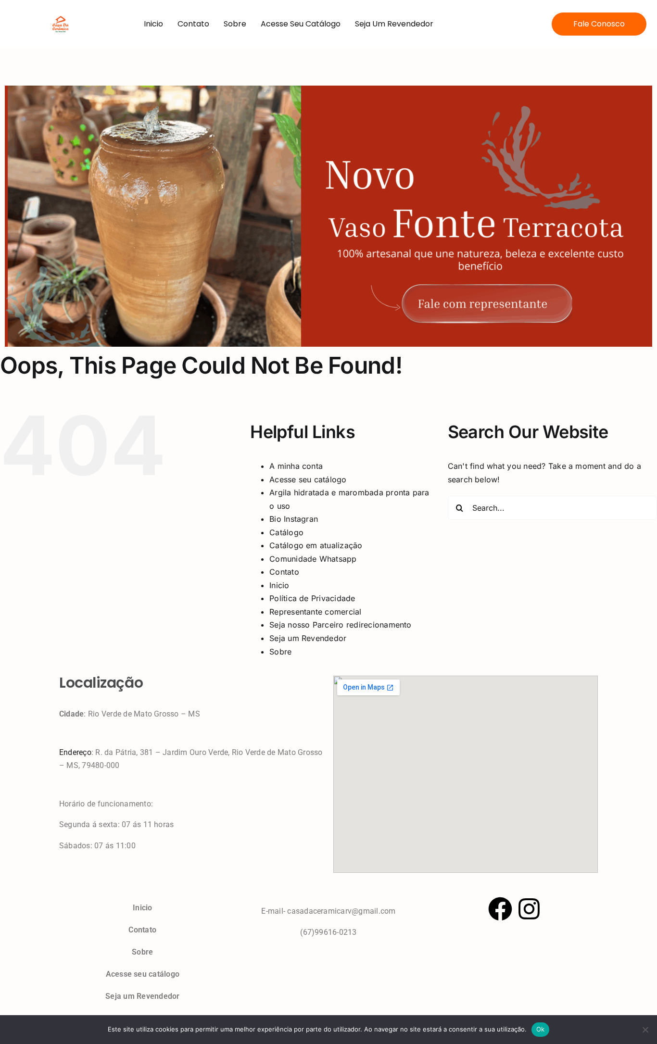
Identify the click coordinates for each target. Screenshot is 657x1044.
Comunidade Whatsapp (313, 559)
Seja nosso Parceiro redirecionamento (340, 624)
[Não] (645, 1029)
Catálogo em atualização (316, 545)
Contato (193, 23)
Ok (540, 1029)
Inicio (153, 23)
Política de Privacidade (312, 598)
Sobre (235, 23)
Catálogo (286, 532)
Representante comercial (315, 611)
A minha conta (296, 466)
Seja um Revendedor (394, 23)
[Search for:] (552, 507)
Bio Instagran (293, 519)
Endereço (75, 752)
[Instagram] (529, 909)
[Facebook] (500, 909)
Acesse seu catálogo (301, 23)
